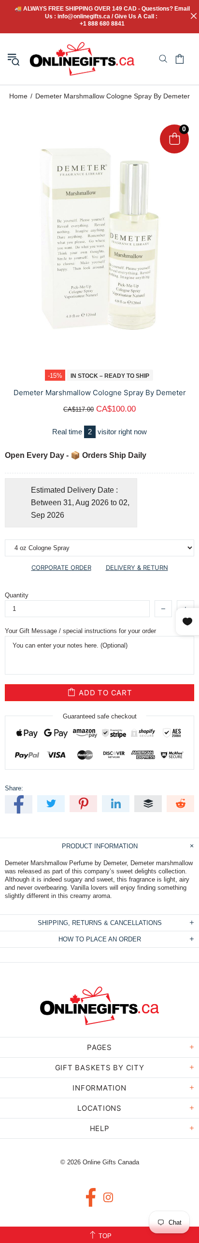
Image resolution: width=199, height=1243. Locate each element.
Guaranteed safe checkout (100, 716)
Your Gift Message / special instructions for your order (80, 631)
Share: (14, 788)
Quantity (16, 595)
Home (18, 96)
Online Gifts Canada (82, 59)
